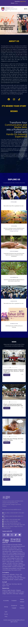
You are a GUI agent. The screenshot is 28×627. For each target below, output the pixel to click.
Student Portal (5, 574)
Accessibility (6, 600)
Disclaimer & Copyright (14, 607)
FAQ (14, 560)
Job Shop (12, 578)
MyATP (4, 585)
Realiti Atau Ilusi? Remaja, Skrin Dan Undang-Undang (13, 439)
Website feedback (22, 600)
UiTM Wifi (9, 563)
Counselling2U (5, 578)
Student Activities (14, 367)
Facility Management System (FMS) (15, 558)
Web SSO (19, 584)
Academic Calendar (18, 579)
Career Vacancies (10, 561)
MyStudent (12, 574)
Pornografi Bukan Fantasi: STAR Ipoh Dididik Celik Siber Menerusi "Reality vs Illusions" (13, 371)
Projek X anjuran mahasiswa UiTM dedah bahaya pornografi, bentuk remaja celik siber (12, 475)
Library (14, 576)
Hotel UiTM (9, 593)
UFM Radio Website (15, 546)
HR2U (3, 584)
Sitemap (6, 606)
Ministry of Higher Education (8, 590)
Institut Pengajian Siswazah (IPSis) (17, 553)
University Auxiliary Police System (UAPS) (11, 570)
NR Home (17, 578)
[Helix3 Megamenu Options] (25, 9)
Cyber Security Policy (6, 614)
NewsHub (11, 1)
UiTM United (15, 593)
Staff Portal (8, 584)
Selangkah (21, 593)
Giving (16, 3)
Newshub (17, 561)
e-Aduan (12, 556)
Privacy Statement (22, 607)
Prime (7, 585)
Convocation (10, 576)
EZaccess (19, 576)
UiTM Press (15, 563)
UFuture (17, 574)
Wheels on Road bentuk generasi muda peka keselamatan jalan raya (13, 404)
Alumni (12, 3)
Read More (6, 374)
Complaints (14, 600)
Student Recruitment (7, 560)
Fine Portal (14, 584)
